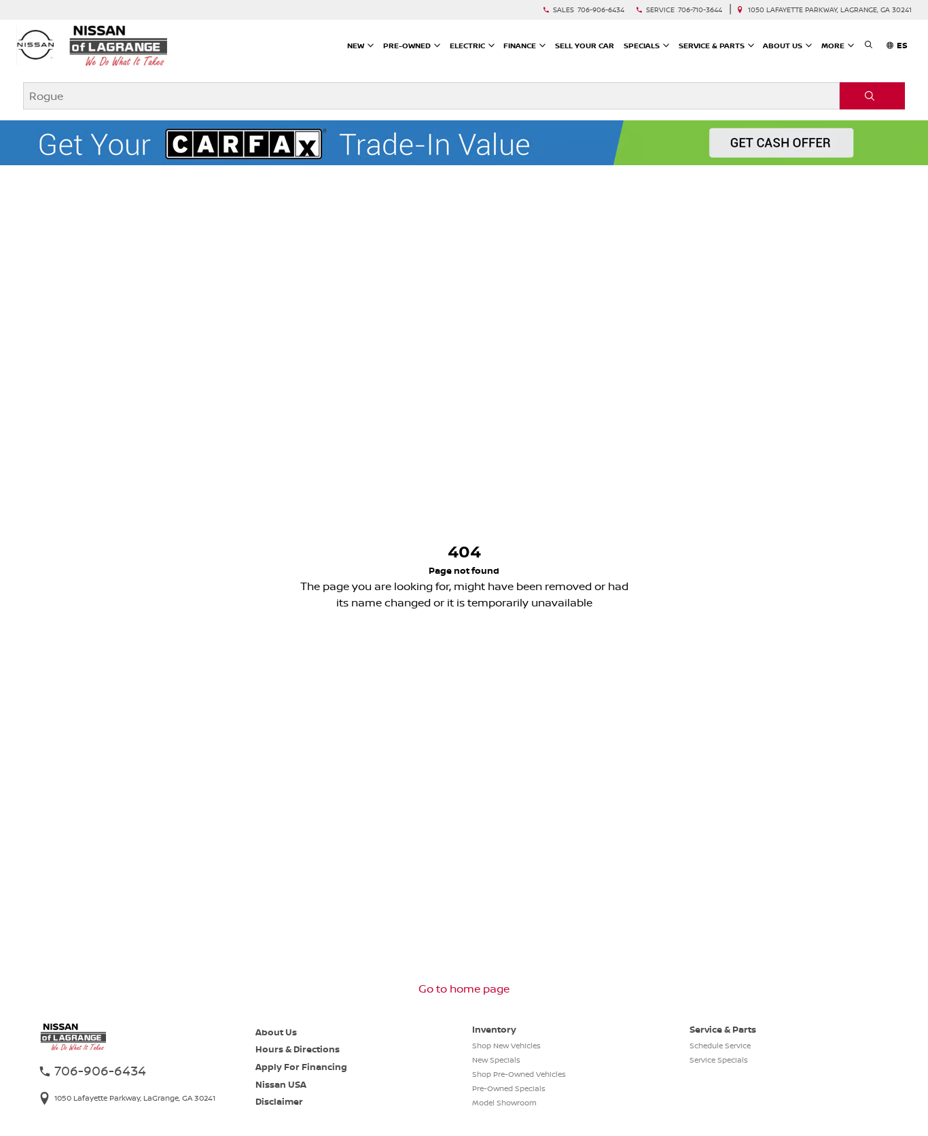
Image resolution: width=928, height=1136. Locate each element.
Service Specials (719, 1059)
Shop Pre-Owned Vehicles (519, 1074)
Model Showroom (504, 1102)
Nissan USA (280, 1084)
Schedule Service (720, 1045)
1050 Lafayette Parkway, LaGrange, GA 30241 (830, 9)
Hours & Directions (297, 1049)
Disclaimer (279, 1101)
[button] (868, 45)
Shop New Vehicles (506, 1045)
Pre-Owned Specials (509, 1088)
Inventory (494, 1029)
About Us (276, 1032)
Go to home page (464, 988)
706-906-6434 (600, 9)
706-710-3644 (700, 9)
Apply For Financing (301, 1067)
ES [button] (902, 45)
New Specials (496, 1059)
